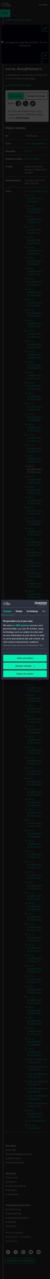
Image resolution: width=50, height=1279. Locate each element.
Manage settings (23, 666)
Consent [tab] (7, 611)
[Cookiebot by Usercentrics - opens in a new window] (35, 603)
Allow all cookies (25, 658)
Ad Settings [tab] (32, 611)
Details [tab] (19, 611)
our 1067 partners (20, 625)
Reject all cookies (25, 674)
